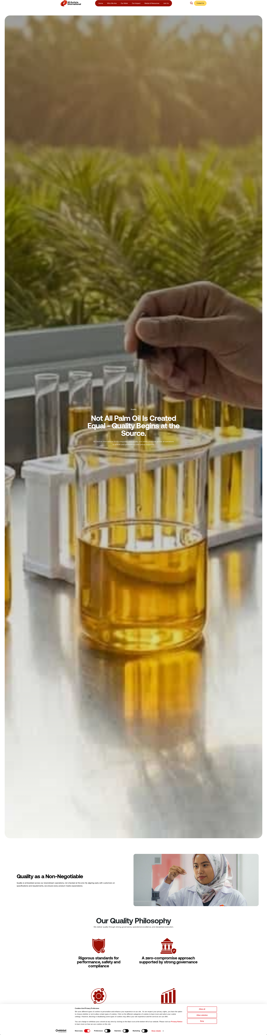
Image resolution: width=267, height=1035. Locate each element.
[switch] (107, 1030)
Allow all (202, 1009)
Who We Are (112, 3)
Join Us (166, 3)
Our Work (124, 3)
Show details (156, 1031)
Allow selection (202, 1015)
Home (100, 3)
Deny (202, 1021)
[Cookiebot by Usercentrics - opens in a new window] (61, 1030)
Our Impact (136, 3)
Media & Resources (152, 3)
